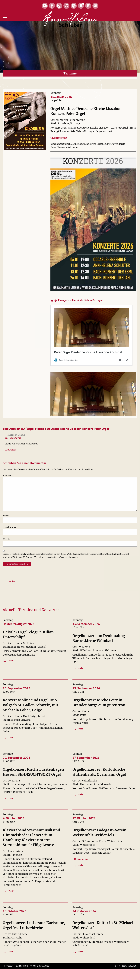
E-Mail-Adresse (10, 527)
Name (6, 515)
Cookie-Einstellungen (40, 966)
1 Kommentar (58, 137)
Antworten (10, 449)
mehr (8, 660)
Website (6, 539)
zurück (9, 581)
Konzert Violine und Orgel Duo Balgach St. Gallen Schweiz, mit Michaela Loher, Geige (30, 705)
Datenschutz (22, 966)
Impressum (8, 966)
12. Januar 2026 (13, 438)
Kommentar (9, 475)
